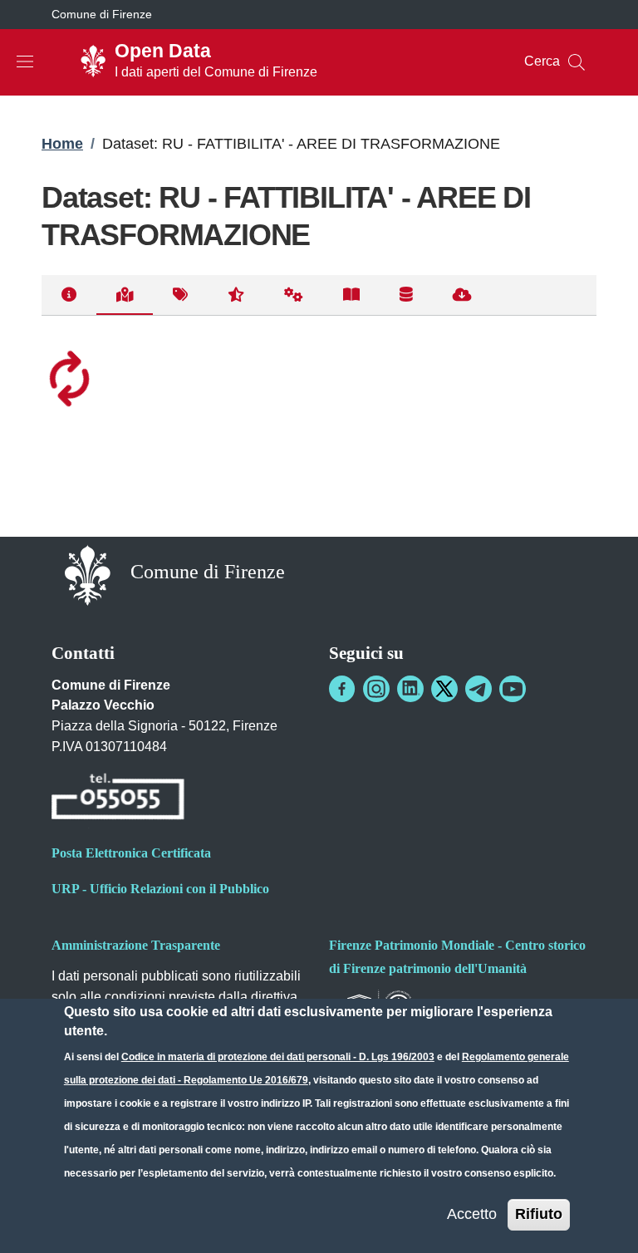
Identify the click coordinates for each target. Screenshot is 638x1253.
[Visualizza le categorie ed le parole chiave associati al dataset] (180, 295)
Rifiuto (538, 1214)
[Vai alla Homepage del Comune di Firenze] (87, 574)
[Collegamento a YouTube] (512, 689)
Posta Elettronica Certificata (131, 853)
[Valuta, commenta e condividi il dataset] (236, 295)
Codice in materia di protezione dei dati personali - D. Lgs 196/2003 (277, 1057)
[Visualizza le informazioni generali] (69, 295)
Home (62, 143)
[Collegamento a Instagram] (376, 689)
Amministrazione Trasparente (136, 945)
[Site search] (576, 62)
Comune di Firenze (102, 14)
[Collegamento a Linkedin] (410, 689)
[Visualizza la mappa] (124, 295)
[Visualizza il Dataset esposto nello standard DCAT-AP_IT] (351, 295)
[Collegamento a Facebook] (342, 689)
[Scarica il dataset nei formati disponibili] (462, 295)
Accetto (472, 1214)
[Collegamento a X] (444, 689)
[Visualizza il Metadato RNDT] (406, 295)
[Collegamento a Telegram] (478, 689)
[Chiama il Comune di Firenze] (118, 799)
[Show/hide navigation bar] (25, 61)
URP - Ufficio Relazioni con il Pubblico (160, 889)
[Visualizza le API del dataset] (293, 295)
